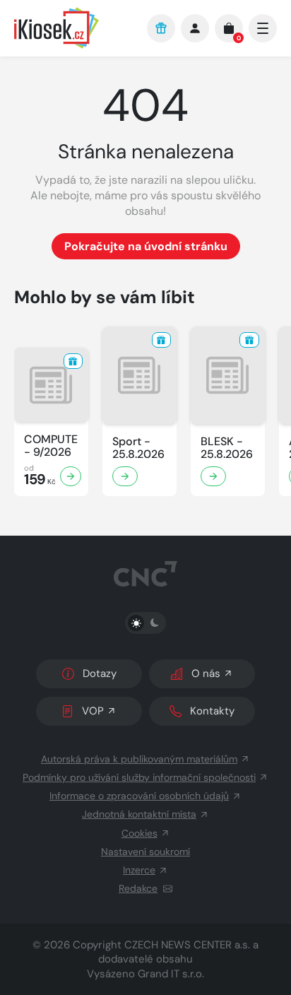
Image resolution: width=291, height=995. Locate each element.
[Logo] (73, 28)
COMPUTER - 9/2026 (51, 446)
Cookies (139, 833)
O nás (205, 673)
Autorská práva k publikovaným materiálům (139, 759)
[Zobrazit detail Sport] (125, 476)
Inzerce (139, 870)
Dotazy (100, 673)
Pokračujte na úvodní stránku (145, 246)
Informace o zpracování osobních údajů (139, 795)
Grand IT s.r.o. (171, 974)
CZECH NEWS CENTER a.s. (187, 945)
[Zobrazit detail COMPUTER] (70, 476)
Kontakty (212, 711)
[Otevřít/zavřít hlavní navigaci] (263, 28)
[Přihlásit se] (195, 28)
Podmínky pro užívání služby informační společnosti (139, 777)
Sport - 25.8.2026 (138, 448)
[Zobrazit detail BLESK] (213, 476)
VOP (93, 711)
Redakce (138, 888)
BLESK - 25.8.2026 (227, 448)
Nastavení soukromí (145, 851)
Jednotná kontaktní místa (139, 814)
